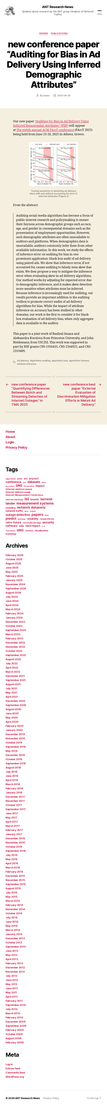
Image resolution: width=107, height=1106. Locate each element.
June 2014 (12, 921)
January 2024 (14, 617)
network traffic (14, 511)
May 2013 (11, 955)
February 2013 (14, 963)
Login (10, 442)
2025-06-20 (63, 95)
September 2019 (16, 746)
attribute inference (26, 364)
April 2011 (12, 996)
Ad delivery (23, 360)
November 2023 (15, 621)
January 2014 (14, 934)
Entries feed (13, 1068)
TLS (43, 526)
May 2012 (11, 984)
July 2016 (11, 855)
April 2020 (12, 721)
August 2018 (13, 767)
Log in (9, 1064)
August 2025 (13, 563)
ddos (44, 482)
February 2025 (14, 576)
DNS (19, 486)
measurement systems (35, 503)
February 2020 (15, 725)
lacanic (34, 499)
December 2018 (15, 755)
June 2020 (12, 713)
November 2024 (15, 584)
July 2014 (11, 917)
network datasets (31, 507)
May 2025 (12, 571)
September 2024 (16, 588)
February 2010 (14, 1017)
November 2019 (15, 738)
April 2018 (12, 780)
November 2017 (15, 800)
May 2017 (11, 817)
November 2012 (15, 971)
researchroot (47, 519)
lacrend (46, 499)
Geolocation (29, 486)
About (10, 437)
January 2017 (14, 834)
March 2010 (13, 1013)
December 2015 (15, 875)
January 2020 (14, 730)
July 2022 (12, 663)
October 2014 (14, 913)
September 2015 (16, 884)
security (48, 522)
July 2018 (11, 771)
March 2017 (13, 825)
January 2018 (14, 792)
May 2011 (11, 992)
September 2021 (16, 680)
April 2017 (12, 821)
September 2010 (16, 1005)
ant (25, 478)
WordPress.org (15, 1076)
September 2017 (16, 809)
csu (24, 482)
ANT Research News (57, 7)
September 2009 (16, 1025)
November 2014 (15, 909)
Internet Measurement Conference (24, 495)
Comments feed (15, 1072)
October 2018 (14, 759)
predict (11, 519)
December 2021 (15, 675)
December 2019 (15, 734)
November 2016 (15, 842)
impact (40, 485)
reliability (32, 518)
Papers (43, 33)
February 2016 (14, 871)
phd (46, 515)
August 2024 (13, 592)
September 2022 (16, 655)
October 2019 (14, 742)
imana (46, 95)
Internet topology (14, 499)
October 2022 (14, 650)
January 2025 (14, 580)
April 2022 (12, 667)
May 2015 (11, 896)
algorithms (11, 479)
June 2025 (12, 567)
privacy (21, 519)
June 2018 (12, 775)
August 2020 (13, 709)
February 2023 (14, 638)
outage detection (18, 514)
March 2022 (13, 671)
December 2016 (15, 838)
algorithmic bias (60, 360)
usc (20, 529)
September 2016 (16, 850)
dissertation (10, 486)
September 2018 (16, 763)
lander (10, 503)
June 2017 (12, 813)
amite (19, 479)
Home (10, 432)
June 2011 (12, 988)
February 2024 (14, 613)
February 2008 (15, 1042)
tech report (32, 525)
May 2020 (12, 717)
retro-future (13, 522)
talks (21, 526)
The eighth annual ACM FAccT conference (45, 130)
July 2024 (12, 596)
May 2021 (11, 692)
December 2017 (15, 796)
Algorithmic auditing (40, 360)
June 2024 (12, 601)
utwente (29, 530)
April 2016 (12, 863)
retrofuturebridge (32, 522)
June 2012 (12, 980)
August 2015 (13, 888)
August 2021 (13, 684)
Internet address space (19, 489)
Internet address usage (18, 492)
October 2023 (14, 626)
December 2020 (15, 700)
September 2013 (16, 946)
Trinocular (10, 531)
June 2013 (12, 950)
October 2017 (14, 805)
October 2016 (14, 846)
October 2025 (14, 559)
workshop (11, 533)
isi (27, 498)
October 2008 (14, 1034)
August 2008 (13, 1038)
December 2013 (15, 938)
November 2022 (15, 646)
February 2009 (15, 1030)
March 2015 (13, 900)
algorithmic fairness (79, 360)
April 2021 (12, 696)
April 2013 (12, 959)
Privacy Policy (16, 447)
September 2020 (16, 705)
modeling (10, 507)
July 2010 (12, 1009)
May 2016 (11, 859)
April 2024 (12, 605)
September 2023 (16, 630)
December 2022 (15, 642)
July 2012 (11, 975)
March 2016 (13, 867)
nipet (26, 511)
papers (37, 514)
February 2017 (14, 830)
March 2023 (13, 634)
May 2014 (11, 925)
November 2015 (15, 880)
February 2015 (14, 905)
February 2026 (14, 555)
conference (13, 482)
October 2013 (14, 942)
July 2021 (11, 688)
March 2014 (13, 930)
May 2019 (11, 750)
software (12, 525)
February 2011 (14, 1000)
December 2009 (15, 1021)
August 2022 (13, 659)
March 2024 (13, 609)
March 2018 (13, 784)
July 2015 (11, 892)
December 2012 (15, 967)
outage (33, 511)
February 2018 (14, 788)
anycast (33, 478)
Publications (59, 33)
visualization (41, 530)
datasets (33, 482)
